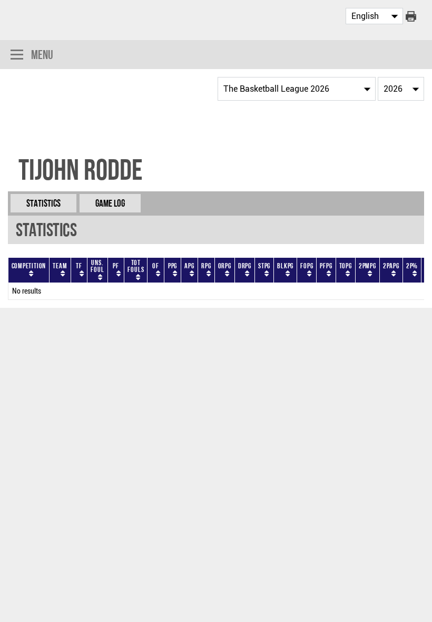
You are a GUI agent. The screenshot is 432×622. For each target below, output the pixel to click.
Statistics (43, 203)
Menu (42, 54)
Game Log (110, 203)
